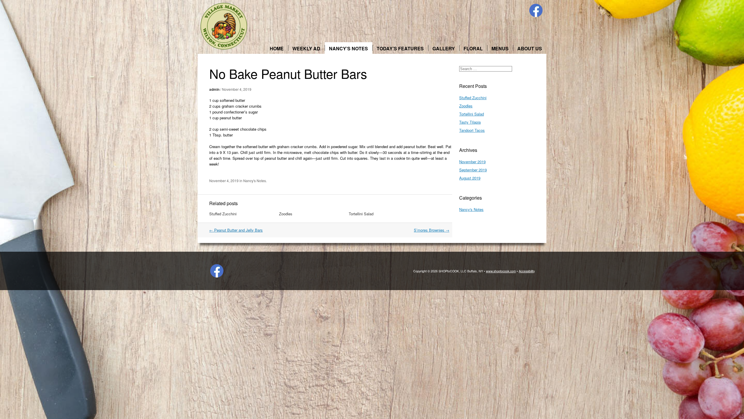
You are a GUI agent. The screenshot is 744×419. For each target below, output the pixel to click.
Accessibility (527, 271)
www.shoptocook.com (501, 271)
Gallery (443, 48)
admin (214, 89)
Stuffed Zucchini (223, 213)
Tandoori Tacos (472, 130)
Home (277, 48)
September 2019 (473, 170)
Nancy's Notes (254, 180)
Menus (500, 48)
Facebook (536, 10)
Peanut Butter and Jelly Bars (236, 230)
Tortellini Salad (361, 213)
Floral (473, 48)
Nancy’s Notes (348, 48)
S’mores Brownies (431, 230)
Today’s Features (400, 48)
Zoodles (285, 213)
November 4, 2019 (236, 89)
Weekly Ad (306, 48)
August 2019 (469, 178)
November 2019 (472, 161)
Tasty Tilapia (470, 122)
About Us (529, 48)
